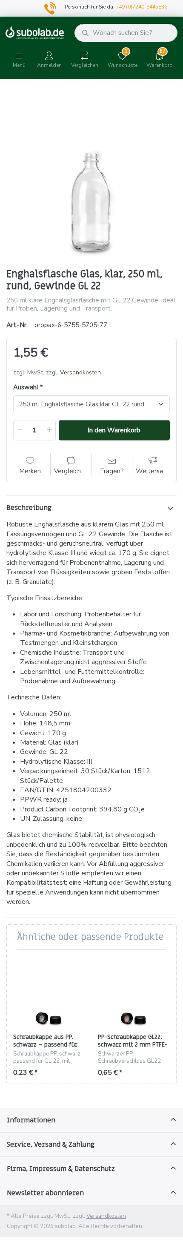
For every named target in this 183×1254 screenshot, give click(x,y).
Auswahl (25, 387)
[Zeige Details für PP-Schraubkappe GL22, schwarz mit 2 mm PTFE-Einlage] (133, 992)
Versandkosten (80, 372)
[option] (91, 174)
